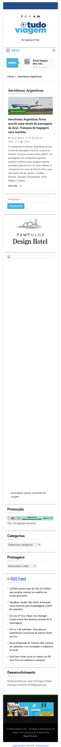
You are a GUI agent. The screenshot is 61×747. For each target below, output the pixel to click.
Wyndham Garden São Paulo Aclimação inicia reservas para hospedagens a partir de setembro (31, 606)
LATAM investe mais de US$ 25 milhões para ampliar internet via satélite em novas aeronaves (30, 592)
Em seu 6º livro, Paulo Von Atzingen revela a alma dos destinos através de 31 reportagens (31, 619)
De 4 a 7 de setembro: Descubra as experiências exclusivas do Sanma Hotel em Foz (31, 633)
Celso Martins (17, 137)
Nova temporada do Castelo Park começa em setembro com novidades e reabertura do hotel (31, 646)
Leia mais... (13, 185)
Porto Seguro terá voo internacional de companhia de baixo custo (41, 62)
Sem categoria (18, 111)
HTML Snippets (19, 745)
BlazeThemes (30, 736)
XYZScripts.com (42, 745)
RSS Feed (18, 578)
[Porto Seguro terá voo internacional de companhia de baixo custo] (27, 61)
